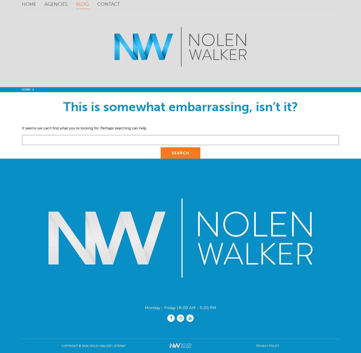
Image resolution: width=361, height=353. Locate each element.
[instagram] (180, 317)
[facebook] (171, 317)
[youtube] (190, 317)
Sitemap (120, 346)
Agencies (56, 4)
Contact (108, 4)
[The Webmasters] (180, 349)
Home (29, 4)
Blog (82, 4)
